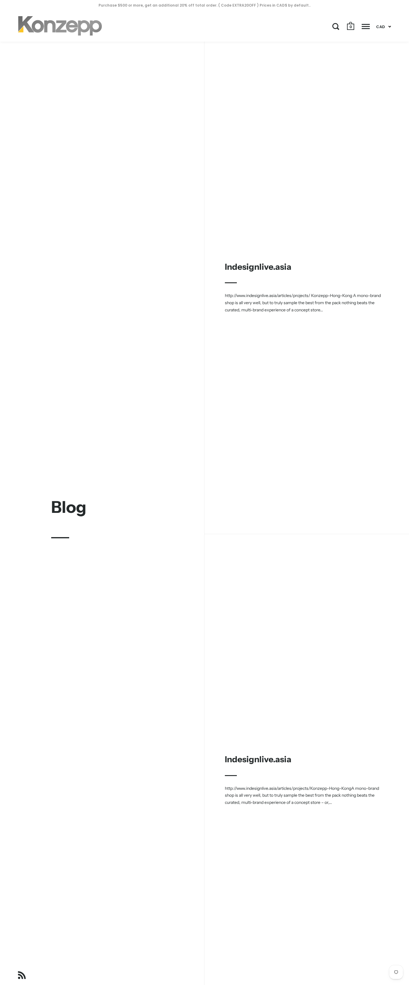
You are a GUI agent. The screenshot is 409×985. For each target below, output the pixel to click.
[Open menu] (366, 26)
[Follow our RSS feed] (22, 976)
